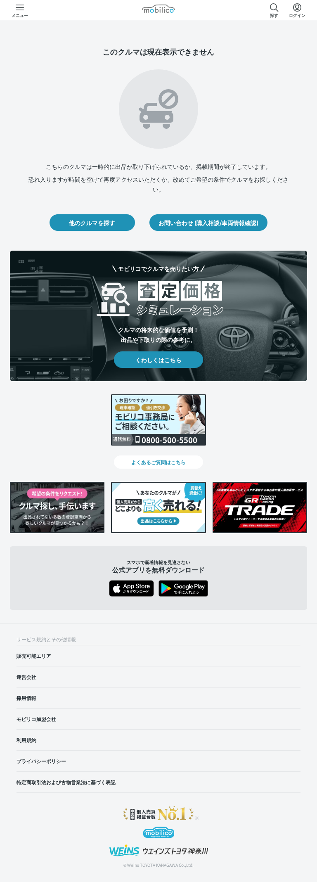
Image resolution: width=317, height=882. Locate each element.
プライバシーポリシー (41, 760)
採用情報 (26, 697)
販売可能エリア (34, 655)
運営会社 (26, 676)
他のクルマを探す (92, 222)
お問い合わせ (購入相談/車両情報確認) (208, 222)
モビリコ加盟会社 (36, 718)
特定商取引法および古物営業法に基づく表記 (66, 781)
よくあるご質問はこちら (158, 461)
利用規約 (26, 739)
